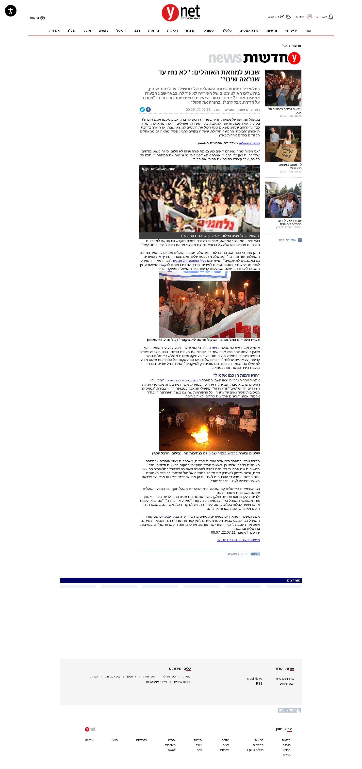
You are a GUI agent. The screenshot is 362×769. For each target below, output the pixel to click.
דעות (226, 745)
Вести (89, 740)
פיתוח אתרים (182, 682)
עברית (94, 676)
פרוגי (115, 740)
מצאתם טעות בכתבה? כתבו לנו (238, 540)
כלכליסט (141, 740)
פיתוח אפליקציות (156, 682)
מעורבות (170, 745)
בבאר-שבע (172, 516)
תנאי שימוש (287, 683)
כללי (284, 45)
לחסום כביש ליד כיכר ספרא (184, 380)
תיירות (198, 740)
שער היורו (149, 676)
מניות (186, 676)
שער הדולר (169, 676)
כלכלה (287, 745)
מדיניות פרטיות (285, 678)
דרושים (131, 676)
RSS (259, 683)
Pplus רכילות (255, 750)
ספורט (287, 750)
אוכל (199, 745)
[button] (255, 170)
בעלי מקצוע (112, 676)
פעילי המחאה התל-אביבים (189, 261)
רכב (199, 750)
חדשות (296, 45)
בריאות (259, 740)
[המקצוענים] (290, 712)
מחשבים (258, 745)
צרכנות (224, 750)
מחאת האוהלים (237, 554)
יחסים (172, 740)
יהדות (225, 740)
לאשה (172, 750)
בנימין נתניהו (211, 348)
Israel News (254, 678)
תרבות (287, 755)
